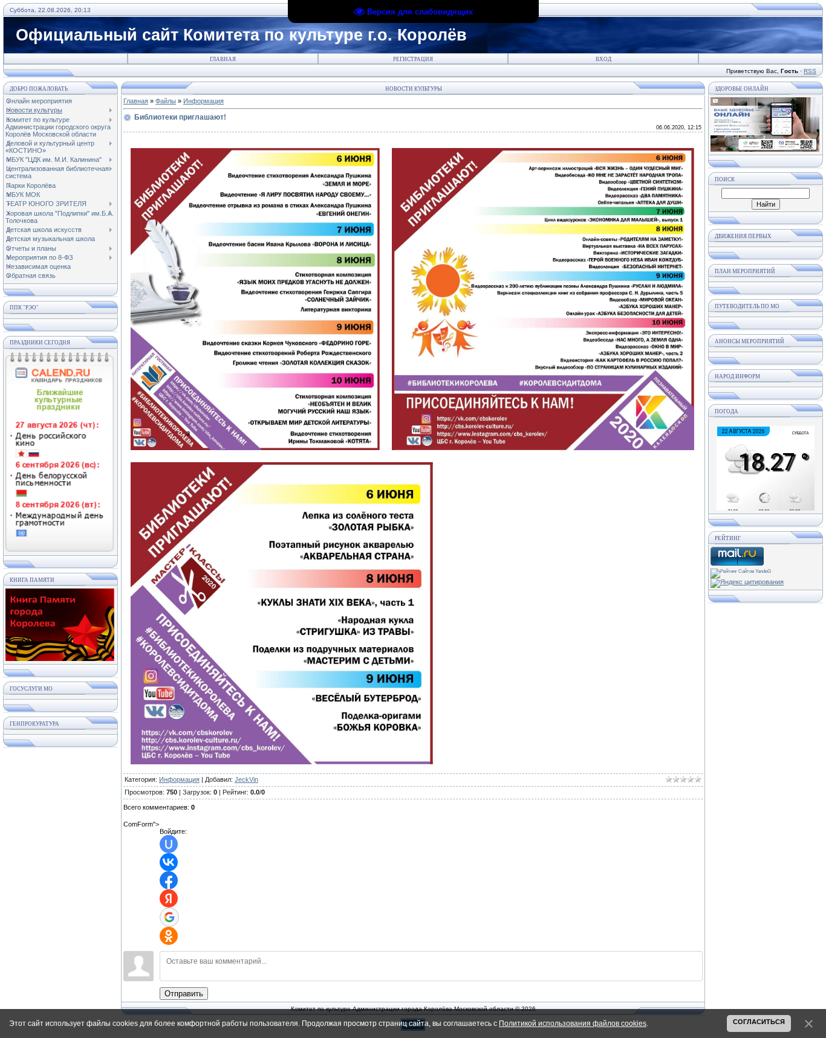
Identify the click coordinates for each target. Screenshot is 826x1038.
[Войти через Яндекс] (169, 898)
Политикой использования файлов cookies (572, 1023)
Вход (603, 59)
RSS (810, 71)
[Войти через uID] (169, 844)
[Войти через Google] (169, 917)
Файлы (165, 101)
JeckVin (246, 779)
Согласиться (759, 1021)
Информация (203, 101)
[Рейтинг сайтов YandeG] (741, 571)
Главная (223, 59)
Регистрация (413, 59)
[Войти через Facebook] (169, 880)
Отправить (183, 993)
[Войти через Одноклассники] (169, 936)
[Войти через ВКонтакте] (169, 862)
